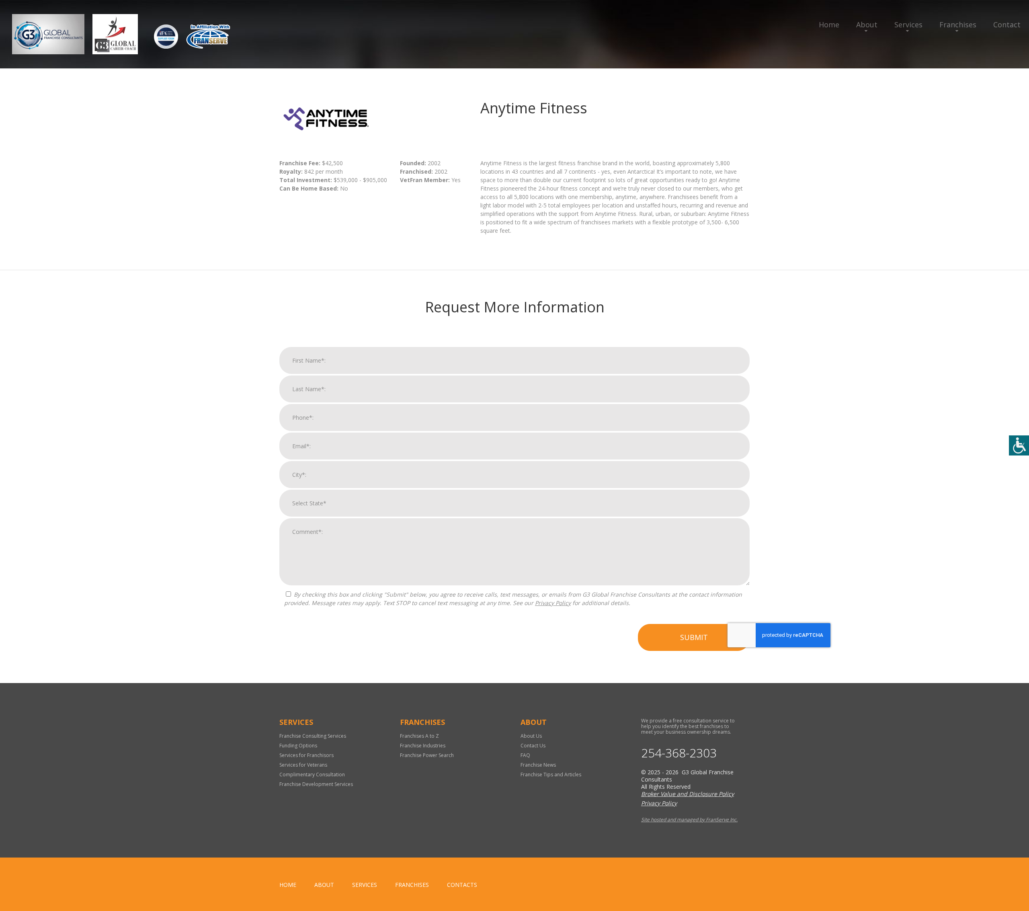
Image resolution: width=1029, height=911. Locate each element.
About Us (531, 735)
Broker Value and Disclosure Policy (687, 794)
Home (829, 24)
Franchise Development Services (316, 784)
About (866, 24)
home (287, 884)
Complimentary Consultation (312, 774)
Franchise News (538, 764)
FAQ (525, 755)
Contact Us (533, 745)
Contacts (462, 884)
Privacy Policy (553, 603)
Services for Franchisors (306, 755)
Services (908, 24)
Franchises (957, 24)
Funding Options (298, 745)
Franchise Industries (422, 745)
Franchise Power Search (427, 755)
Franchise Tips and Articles (551, 774)
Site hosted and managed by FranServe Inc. (689, 819)
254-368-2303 (679, 753)
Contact (1007, 24)
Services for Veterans (303, 764)
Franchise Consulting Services (312, 735)
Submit (694, 637)
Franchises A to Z (419, 735)
